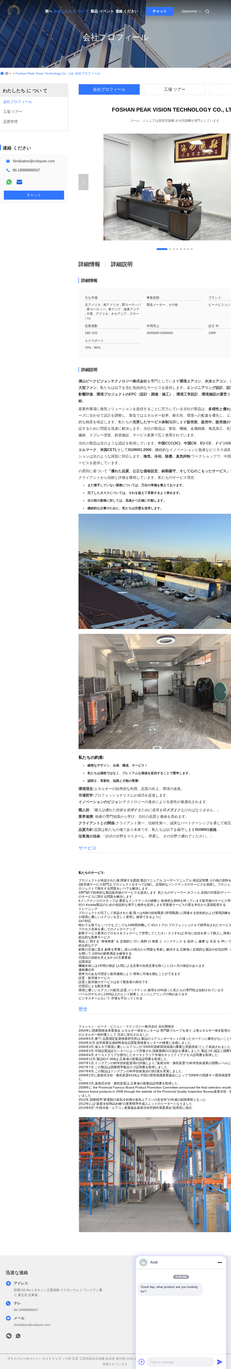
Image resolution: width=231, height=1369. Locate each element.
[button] (162, 249)
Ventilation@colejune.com (34, 161)
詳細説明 (122, 264)
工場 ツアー (174, 89)
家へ (48, 11)
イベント (106, 11)
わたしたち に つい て (71, 11)
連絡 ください (127, 11)
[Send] (219, 1362)
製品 (94, 11)
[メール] (19, 182)
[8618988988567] (18, 1337)
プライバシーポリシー (23, 1358)
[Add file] (142, 1362)
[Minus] (219, 1262)
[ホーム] (13, 11)
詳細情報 (89, 264)
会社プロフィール (109, 89)
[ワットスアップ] (9, 182)
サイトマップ (51, 1358)
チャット (159, 11)
